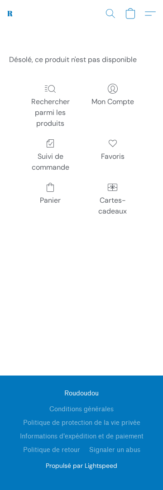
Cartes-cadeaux (112, 205)
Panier (50, 200)
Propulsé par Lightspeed (81, 465)
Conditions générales (81, 409)
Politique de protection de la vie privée (81, 423)
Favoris (113, 156)
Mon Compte (112, 101)
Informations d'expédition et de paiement (82, 436)
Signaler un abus (114, 450)
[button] (10, 13)
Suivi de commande (50, 162)
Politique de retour (51, 450)
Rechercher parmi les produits (50, 112)
